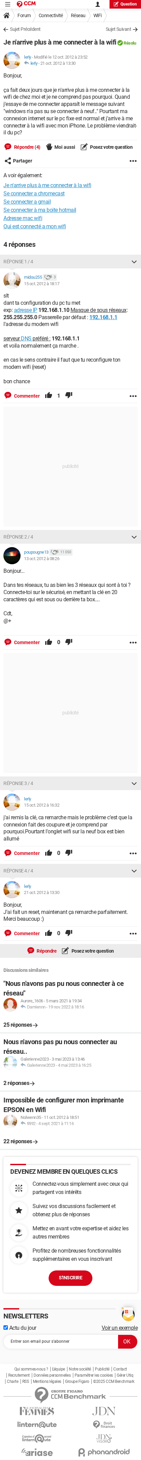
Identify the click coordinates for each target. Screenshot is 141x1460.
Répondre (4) (26, 147)
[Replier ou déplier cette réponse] (134, 261)
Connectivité (51, 15)
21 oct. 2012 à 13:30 (58, 63)
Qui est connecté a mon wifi (34, 226)
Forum (24, 15)
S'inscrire (70, 1277)
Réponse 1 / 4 (18, 261)
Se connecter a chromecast (34, 193)
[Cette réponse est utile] (48, 396)
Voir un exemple (120, 1328)
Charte (12, 1381)
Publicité (102, 1369)
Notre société (80, 1369)
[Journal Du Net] (104, 1411)
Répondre (46, 951)
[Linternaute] (36, 1425)
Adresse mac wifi (22, 218)
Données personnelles (52, 1375)
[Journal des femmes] (36, 1411)
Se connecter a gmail (27, 201)
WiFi (97, 15)
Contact (120, 1369)
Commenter (26, 396)
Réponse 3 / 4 (18, 783)
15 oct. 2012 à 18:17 (41, 283)
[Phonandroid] (104, 1452)
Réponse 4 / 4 (18, 870)
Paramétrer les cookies (94, 1375)
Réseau (78, 15)
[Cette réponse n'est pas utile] (68, 396)
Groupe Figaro (77, 1381)
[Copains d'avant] (36, 1438)
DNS (26, 338)
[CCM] (26, 4)
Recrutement (19, 1375)
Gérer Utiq (125, 1375)
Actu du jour (22, 1328)
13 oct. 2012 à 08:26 (41, 558)
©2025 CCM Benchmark (113, 1381)
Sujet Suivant (118, 29)
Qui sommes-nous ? (31, 1369)
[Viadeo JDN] (104, 1438)
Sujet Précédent (25, 29)
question (128, 4)
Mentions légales (47, 1381)
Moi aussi (64, 147)
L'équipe (58, 1369)
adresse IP (25, 310)
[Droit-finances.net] (104, 1425)
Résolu (130, 43)
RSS (25, 1381)
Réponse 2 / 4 (18, 537)
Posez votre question (111, 147)
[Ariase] (36, 1452)
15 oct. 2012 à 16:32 (41, 805)
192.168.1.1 (103, 317)
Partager (22, 161)
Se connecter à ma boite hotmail (39, 210)
